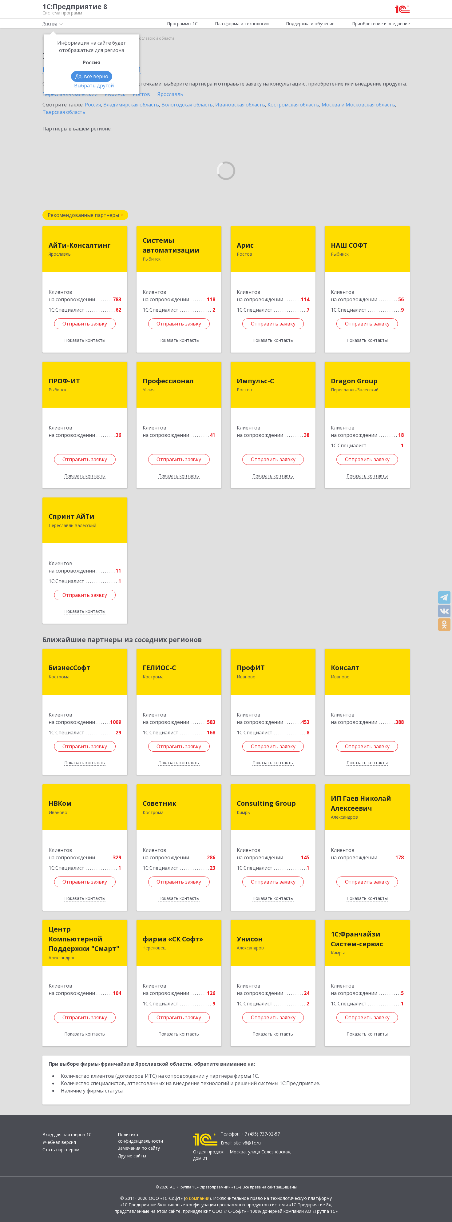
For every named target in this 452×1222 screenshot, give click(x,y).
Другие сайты (132, 1156)
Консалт (345, 667)
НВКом (60, 803)
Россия (93, 104)
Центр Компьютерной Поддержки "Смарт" (84, 939)
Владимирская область (131, 104)
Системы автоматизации (171, 245)
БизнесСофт (69, 667)
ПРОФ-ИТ (64, 381)
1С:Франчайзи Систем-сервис (357, 939)
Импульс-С (255, 381)
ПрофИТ (251, 667)
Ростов (141, 94)
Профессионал (168, 381)
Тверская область (63, 112)
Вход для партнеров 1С (67, 1134)
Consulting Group (266, 803)
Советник (159, 803)
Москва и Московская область (358, 104)
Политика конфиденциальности (140, 1138)
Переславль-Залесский (69, 94)
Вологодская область (187, 104)
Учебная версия (59, 1142)
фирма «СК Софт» (173, 939)
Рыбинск (115, 94)
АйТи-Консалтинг (80, 245)
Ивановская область (240, 104)
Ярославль (170, 94)
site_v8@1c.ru (247, 1143)
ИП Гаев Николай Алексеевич (361, 803)
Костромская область (293, 104)
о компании (197, 1198)
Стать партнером (60, 1149)
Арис (245, 245)
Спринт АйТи (71, 516)
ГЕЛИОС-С (159, 667)
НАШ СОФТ (349, 245)
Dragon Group (354, 381)
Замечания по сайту (139, 1148)
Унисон (250, 939)
